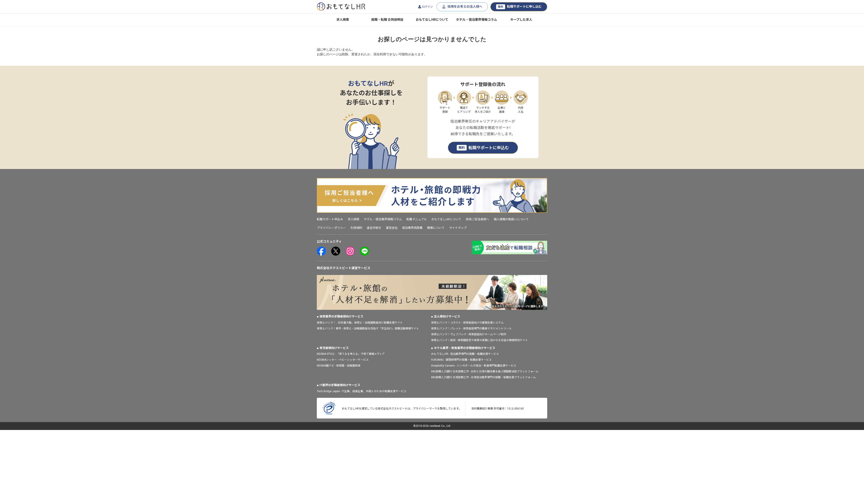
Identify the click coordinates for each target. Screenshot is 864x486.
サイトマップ (458, 228)
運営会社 (392, 228)
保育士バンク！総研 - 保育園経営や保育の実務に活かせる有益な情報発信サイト (479, 340)
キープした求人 (521, 19)
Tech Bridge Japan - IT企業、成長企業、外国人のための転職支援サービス (361, 391)
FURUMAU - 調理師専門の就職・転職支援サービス (461, 359)
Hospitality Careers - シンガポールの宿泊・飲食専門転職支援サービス (473, 365)
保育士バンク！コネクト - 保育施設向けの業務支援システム (467, 322)
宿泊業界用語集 (412, 228)
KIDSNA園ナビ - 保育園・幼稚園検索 (338, 365)
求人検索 (342, 19)
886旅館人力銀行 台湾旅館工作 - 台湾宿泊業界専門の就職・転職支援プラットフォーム (483, 377)
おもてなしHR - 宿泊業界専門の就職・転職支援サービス (465, 354)
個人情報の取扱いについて (511, 219)
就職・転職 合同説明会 (387, 19)
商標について (436, 228)
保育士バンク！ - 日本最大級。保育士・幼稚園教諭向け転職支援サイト (360, 322)
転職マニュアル (416, 219)
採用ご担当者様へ (477, 219)
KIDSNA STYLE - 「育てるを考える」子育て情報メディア (351, 354)
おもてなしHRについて (432, 19)
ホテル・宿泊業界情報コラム (476, 19)
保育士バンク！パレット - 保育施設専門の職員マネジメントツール (471, 328)
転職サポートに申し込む (520, 6)
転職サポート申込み (330, 219)
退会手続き (374, 228)
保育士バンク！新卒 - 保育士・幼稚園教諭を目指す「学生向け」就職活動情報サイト (368, 328)
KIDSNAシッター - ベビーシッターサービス (343, 359)
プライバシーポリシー (331, 228)
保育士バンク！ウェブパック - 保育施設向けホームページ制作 (468, 334)
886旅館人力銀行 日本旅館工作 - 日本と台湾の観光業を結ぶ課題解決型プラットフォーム (484, 371)
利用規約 (356, 228)
